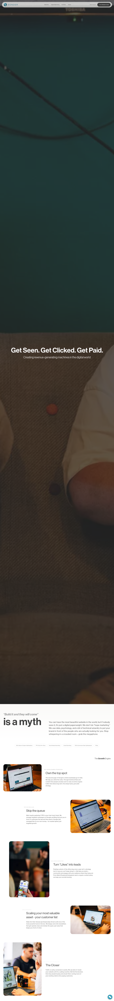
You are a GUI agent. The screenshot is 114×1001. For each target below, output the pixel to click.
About (69, 4)
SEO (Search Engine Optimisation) (24, 745)
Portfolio (64, 4)
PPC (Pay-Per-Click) (40, 745)
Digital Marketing (55, 4)
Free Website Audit (104, 4)
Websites (46, 4)
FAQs (96, 745)
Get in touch (93, 4)
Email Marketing (67, 745)
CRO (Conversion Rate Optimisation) (83, 745)
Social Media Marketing (54, 745)
